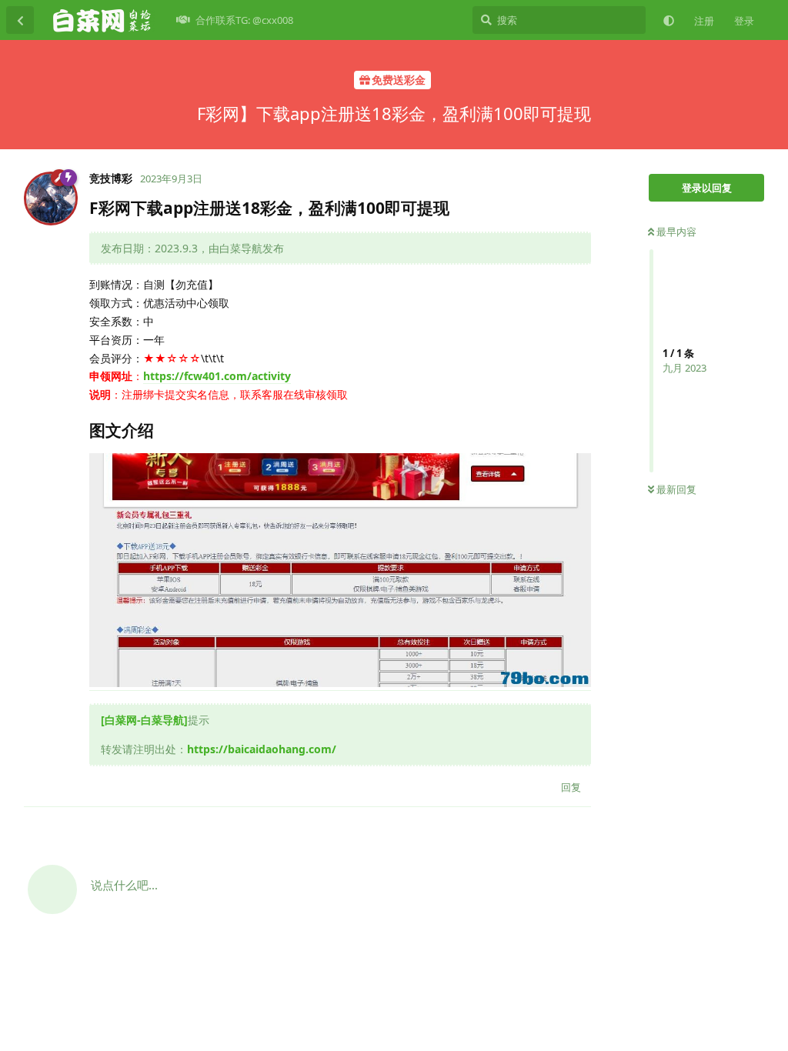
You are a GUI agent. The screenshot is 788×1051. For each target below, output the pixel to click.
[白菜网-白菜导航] (144, 719)
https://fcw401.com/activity (217, 376)
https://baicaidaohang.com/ (261, 749)
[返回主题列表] (20, 20)
